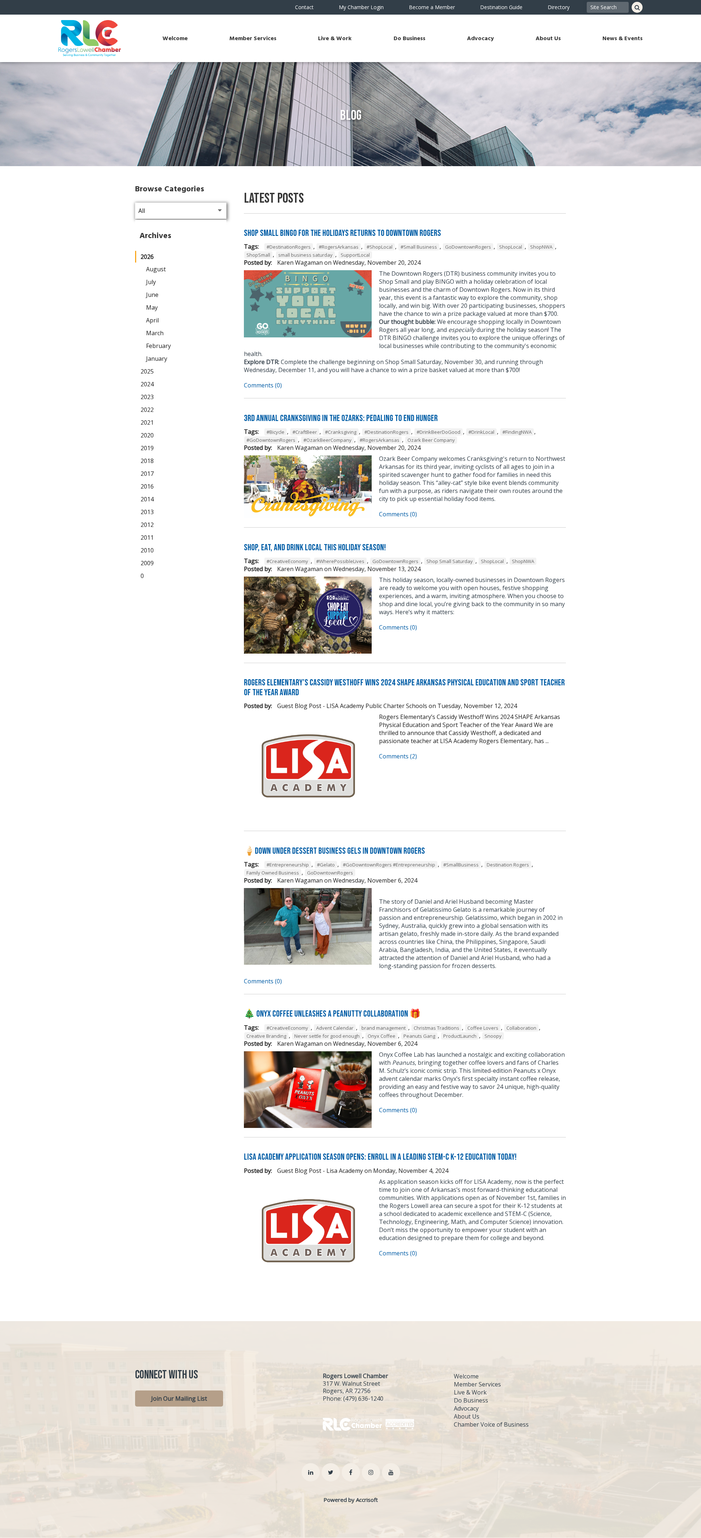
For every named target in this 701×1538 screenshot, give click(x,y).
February (158, 346)
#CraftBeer (304, 432)
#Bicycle (275, 432)
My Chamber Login (361, 7)
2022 (147, 410)
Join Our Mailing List (179, 1398)
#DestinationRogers (289, 247)
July (151, 282)
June (152, 295)
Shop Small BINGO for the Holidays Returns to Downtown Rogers (342, 233)
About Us (548, 38)
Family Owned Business (272, 872)
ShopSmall (258, 255)
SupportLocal (355, 255)
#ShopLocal (379, 247)
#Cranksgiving (340, 432)
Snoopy (493, 1036)
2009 (147, 563)
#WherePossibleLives (340, 561)
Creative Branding (266, 1036)
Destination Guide (501, 7)
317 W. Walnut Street (351, 1384)
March (155, 333)
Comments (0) (263, 385)
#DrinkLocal (481, 432)
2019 (147, 448)
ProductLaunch (459, 1036)
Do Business (409, 38)
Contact (304, 7)
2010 (147, 550)
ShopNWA (541, 247)
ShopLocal (510, 247)
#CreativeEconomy (287, 561)
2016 (147, 486)
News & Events (622, 38)
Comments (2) (398, 756)
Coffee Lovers (482, 1028)
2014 (147, 499)
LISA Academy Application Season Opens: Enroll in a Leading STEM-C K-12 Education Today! (380, 1157)
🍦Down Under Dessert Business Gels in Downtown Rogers (334, 851)
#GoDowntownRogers (270, 440)
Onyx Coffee (381, 1036)
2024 (147, 384)
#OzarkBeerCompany (327, 440)
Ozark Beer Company (431, 440)
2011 (147, 537)
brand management (383, 1028)
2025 (147, 371)
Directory (559, 7)
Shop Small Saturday (449, 561)
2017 (147, 474)
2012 (147, 525)
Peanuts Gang (419, 1036)
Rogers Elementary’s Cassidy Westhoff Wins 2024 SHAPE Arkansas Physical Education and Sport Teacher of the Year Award (404, 687)
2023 (147, 397)
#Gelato (326, 864)
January (156, 359)
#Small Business (419, 247)
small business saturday (305, 255)
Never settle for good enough (327, 1036)
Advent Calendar (334, 1028)
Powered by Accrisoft (350, 1499)
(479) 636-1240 (363, 1398)
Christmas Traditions (436, 1028)
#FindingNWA (517, 432)
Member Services (252, 38)
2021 (147, 422)
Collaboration (521, 1028)
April (152, 320)
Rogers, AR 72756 (347, 1391)
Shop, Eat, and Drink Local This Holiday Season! (315, 547)
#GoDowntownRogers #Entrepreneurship (389, 864)
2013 (147, 512)
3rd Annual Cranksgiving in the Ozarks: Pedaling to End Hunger (341, 418)
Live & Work (335, 38)
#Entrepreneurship (288, 864)
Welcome (175, 38)
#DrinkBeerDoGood (438, 432)
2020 (147, 435)
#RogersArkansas (339, 247)
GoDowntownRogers (468, 247)
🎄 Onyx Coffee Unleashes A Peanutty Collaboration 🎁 (332, 1014)
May (152, 307)
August (156, 269)
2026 (147, 257)
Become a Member (432, 7)
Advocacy (480, 38)
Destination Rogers (508, 864)
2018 (147, 461)
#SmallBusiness (461, 864)
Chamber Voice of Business (491, 1424)
